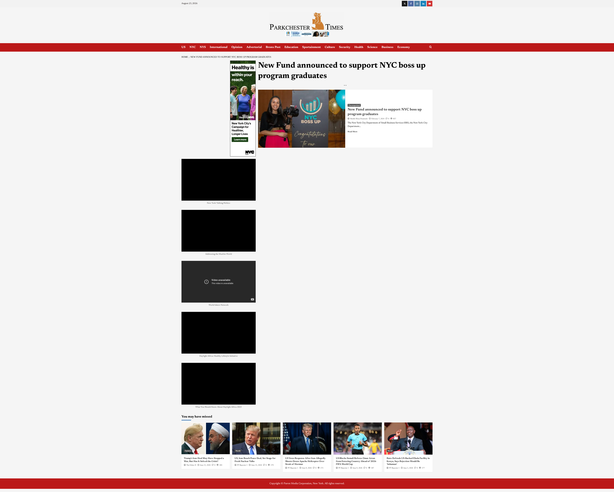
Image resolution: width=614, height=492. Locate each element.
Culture (330, 47)
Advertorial (254, 47)
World (238, 451)
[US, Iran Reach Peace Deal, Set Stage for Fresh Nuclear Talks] (256, 438)
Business (387, 47)
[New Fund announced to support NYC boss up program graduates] (301, 119)
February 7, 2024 (377, 119)
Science (372, 47)
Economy (403, 47)
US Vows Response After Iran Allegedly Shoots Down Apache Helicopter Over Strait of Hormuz (305, 461)
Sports (339, 451)
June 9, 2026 (307, 468)
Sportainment (311, 47)
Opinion (236, 47)
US (183, 47)
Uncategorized (354, 105)
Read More (352, 132)
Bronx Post (273, 47)
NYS (203, 47)
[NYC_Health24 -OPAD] (243, 108)
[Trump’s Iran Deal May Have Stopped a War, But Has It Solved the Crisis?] (205, 438)
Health (358, 47)
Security (344, 47)
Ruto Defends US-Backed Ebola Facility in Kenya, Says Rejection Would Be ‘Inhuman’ (408, 461)
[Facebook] (411, 3)
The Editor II (191, 465)
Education (291, 47)
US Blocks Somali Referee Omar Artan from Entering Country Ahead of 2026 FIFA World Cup (356, 461)
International (218, 47)
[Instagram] (417, 3)
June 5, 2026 (408, 468)
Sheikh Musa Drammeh (359, 119)
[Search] (431, 47)
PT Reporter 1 (242, 465)
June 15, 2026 (205, 465)
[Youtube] (429, 3)
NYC (192, 47)
